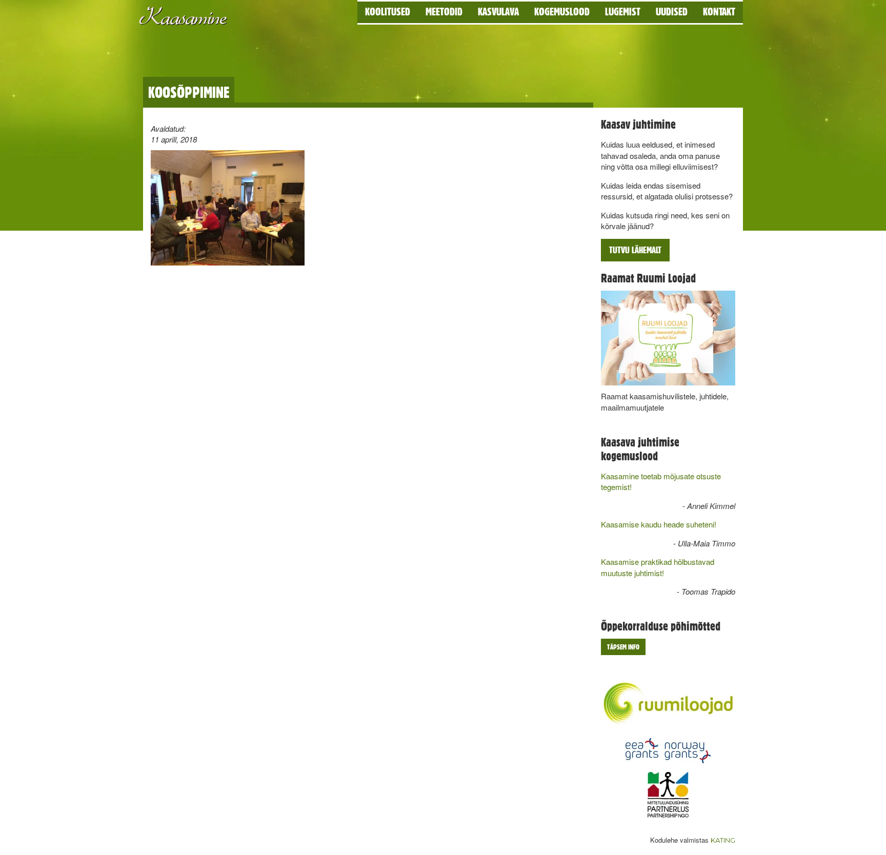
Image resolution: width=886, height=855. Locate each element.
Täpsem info (623, 647)
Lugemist (622, 11)
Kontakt (719, 11)
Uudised (672, 11)
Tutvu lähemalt (635, 250)
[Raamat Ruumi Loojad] (668, 338)
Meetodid (444, 11)
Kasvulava (498, 11)
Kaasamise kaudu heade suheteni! (658, 524)
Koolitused (387, 11)
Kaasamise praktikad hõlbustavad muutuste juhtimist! (657, 567)
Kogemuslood (562, 11)
